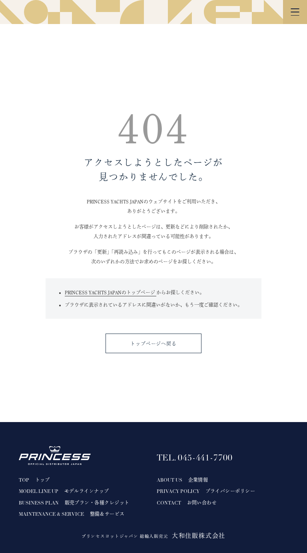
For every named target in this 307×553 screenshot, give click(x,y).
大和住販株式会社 (198, 536)
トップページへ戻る (153, 343)
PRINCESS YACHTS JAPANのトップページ (110, 292)
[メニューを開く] (295, 12)
